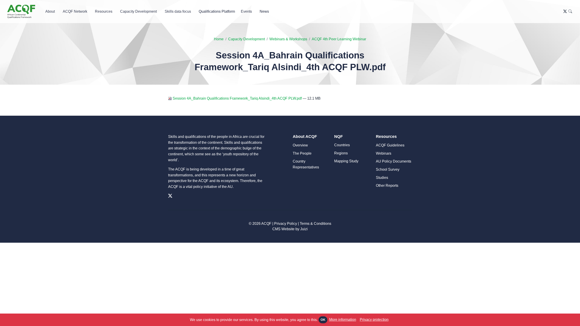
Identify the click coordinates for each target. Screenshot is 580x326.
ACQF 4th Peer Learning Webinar (339, 39)
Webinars (383, 153)
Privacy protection (374, 319)
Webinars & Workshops (288, 39)
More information (342, 319)
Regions (341, 153)
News (264, 11)
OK (323, 319)
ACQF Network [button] (75, 11)
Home (219, 39)
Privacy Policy (285, 223)
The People (302, 153)
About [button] (50, 11)
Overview (300, 145)
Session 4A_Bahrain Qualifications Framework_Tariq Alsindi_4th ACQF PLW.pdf (237, 98)
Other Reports (387, 185)
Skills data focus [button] (178, 11)
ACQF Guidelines (390, 145)
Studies (382, 178)
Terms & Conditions (315, 223)
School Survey (387, 169)
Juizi (304, 229)
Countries (342, 145)
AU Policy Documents (393, 161)
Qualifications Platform (217, 11)
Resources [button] (103, 11)
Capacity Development (246, 39)
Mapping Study (346, 161)
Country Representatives (306, 164)
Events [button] (246, 11)
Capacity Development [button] (138, 11)
